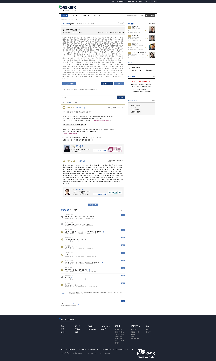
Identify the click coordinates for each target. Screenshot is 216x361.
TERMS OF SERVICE (107, 349)
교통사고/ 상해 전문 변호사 (138, 45)
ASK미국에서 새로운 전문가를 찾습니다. (141, 84)
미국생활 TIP (97, 15)
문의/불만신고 (118, 330)
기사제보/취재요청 (119, 332)
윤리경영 (131, 349)
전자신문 (148, 330)
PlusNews (91, 326)
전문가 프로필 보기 (99, 151)
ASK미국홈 (64, 15)
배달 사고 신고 (118, 338)
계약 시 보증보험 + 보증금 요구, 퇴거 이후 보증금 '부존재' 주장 (82, 262)
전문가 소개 (86, 15)
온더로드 (77, 329)
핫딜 (137, 1)
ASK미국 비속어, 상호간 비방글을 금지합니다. (142, 86)
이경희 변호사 (135, 27)
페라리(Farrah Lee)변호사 (139, 52)
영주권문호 (133, 330)
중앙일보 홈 (115, 1)
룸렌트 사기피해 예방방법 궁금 (73, 285)
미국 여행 (133, 334)
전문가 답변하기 (69, 84)
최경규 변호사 (135, 35)
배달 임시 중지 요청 (119, 341)
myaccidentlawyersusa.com (138, 58)
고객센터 (117, 326)
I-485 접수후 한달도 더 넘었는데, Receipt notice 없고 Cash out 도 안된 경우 (150, 70)
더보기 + (123, 210)
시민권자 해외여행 (135, 67)
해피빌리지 (148, 332)
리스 (76, 19)
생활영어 (63, 332)
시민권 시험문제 (135, 110)
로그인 (147, 1)
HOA (66, 255)
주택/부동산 (70, 19)
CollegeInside (105, 326)
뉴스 (62, 326)
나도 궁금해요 (108, 84)
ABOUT (63, 349)
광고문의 (117, 343)
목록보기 (119, 84)
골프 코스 (133, 336)
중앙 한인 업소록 (135, 332)
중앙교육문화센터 (135, 338)
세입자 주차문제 (69, 247)
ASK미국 (129, 1)
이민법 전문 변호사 (136, 28)
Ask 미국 (103, 329)
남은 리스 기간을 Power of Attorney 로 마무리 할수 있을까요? (83, 232)
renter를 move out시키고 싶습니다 (75, 239)
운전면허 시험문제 (136, 112)
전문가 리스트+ (152, 24)
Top (60, 318)
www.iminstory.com (135, 41)
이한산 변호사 (135, 44)
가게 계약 (67, 277)
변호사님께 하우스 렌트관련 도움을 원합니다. (78, 224)
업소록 (140, 1)
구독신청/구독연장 (119, 334)
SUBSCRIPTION (83, 349)
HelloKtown (122, 1)
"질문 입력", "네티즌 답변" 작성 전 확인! (141, 92)
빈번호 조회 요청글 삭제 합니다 (138, 89)
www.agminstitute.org (74, 304)
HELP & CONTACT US (121, 349)
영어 (133, 1)
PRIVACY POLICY (94, 349)
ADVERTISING (72, 349)
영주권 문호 (134, 107)
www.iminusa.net (135, 32)
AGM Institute (64, 304)
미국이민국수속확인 (136, 105)
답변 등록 (121, 97)
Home (64, 19)
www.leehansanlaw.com (137, 49)
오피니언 (77, 326)
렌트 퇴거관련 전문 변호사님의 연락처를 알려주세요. (80, 217)
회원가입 (154, 1)
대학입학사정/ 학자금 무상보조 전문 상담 (68, 305)
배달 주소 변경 (118, 336)
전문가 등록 (151, 15)
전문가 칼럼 (75, 15)
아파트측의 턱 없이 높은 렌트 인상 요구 (76, 270)
